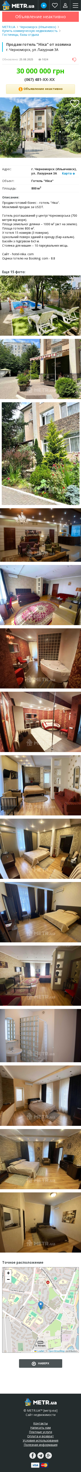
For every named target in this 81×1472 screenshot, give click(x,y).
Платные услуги (40, 1432)
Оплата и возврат (40, 1436)
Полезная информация (40, 1445)
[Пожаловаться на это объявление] (75, 59)
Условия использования (40, 1440)
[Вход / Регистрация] (65, 5)
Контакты (40, 1423)
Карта (67, 173)
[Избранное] (54, 5)
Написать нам (40, 1428)
